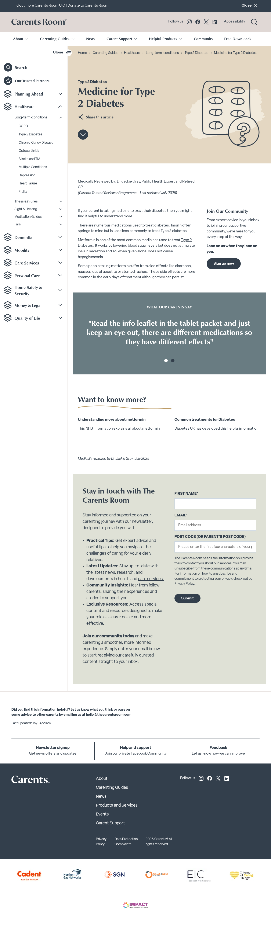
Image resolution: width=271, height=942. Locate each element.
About (102, 779)
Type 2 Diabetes (30, 134)
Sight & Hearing (25, 209)
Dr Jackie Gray (128, 181)
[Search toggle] (254, 22)
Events (102, 814)
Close (250, 5)
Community (203, 38)
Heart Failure (28, 183)
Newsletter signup (53, 748)
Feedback (218, 748)
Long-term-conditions (30, 117)
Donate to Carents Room (88, 5)
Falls (17, 224)
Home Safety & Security (28, 290)
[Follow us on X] (206, 21)
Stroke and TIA (29, 159)
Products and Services (117, 805)
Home (82, 53)
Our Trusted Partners (32, 80)
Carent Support (110, 823)
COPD (23, 126)
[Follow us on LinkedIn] (214, 21)
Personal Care (27, 275)
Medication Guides (28, 216)
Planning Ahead (28, 94)
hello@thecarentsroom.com (108, 715)
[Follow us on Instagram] (189, 21)
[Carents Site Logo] (23, 781)
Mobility (21, 250)
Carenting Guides (105, 53)
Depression (27, 175)
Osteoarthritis (29, 150)
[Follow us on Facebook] (197, 21)
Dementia (23, 237)
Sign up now (223, 264)
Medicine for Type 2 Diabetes (235, 53)
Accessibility (234, 21)
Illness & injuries (26, 201)
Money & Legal (27, 305)
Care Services (26, 263)
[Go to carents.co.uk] (38, 22)
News (90, 38)
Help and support (135, 748)
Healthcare (24, 107)
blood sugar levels (142, 245)
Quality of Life (27, 318)
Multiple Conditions (33, 167)
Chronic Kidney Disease (36, 142)
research (125, 573)
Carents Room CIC (50, 5)
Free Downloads (237, 38)
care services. (151, 579)
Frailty (23, 191)
